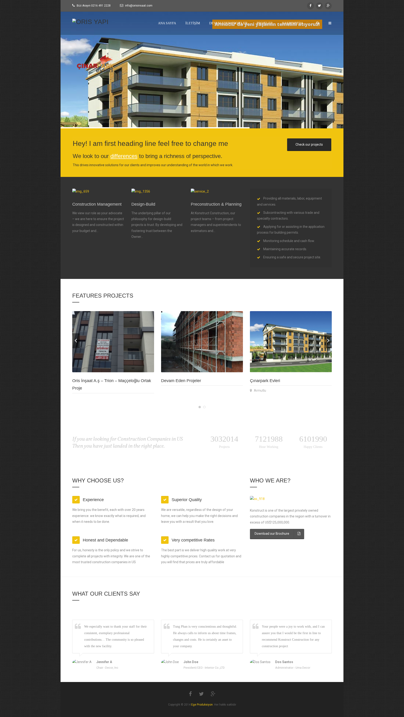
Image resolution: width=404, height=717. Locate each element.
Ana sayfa (167, 23)
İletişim (192, 23)
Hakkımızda (292, 23)
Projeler (265, 23)
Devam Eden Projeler (270, 380)
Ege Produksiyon (202, 704)
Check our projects (309, 144)
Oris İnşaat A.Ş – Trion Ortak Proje (104, 380)
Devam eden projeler (228, 23)
